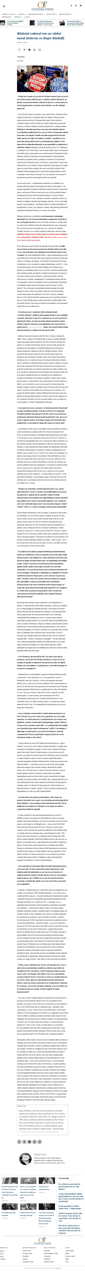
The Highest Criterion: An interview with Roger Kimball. (39, 1132)
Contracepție (47, 1256)
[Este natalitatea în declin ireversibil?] (10, 1206)
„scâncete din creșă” (35, 327)
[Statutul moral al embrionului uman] (47, 1180)
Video (66, 1262)
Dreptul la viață (27, 1250)
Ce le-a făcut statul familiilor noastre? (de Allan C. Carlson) (15, 23)
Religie (67, 1259)
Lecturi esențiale (69, 1250)
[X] (24, 50)
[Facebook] (71, 6)
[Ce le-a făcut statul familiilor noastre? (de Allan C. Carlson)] (2, 22)
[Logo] (42, 6)
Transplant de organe (28, 1262)
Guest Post (21, 57)
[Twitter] (76, 6)
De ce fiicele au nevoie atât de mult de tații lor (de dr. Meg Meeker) (69, 1186)
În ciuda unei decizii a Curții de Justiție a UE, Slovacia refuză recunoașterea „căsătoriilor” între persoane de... (10, 1192)
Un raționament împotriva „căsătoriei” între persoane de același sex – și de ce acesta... (45, 23)
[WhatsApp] (34, 50)
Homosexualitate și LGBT (51, 1253)
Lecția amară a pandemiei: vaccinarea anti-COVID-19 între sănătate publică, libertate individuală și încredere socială (46, 1218)
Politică (67, 1253)
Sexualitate (47, 1250)
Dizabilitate (26, 1256)
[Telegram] (29, 50)
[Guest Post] (25, 1159)
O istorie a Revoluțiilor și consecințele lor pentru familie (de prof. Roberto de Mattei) (75, 23)
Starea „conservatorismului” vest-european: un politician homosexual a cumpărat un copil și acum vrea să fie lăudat (28, 1192)
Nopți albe (58, 1268)
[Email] (39, 50)
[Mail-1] (81, 6)
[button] (4, 6)
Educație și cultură (22, 42)
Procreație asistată (27, 1253)
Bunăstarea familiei (49, 1262)
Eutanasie (25, 1259)
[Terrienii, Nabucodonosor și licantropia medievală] (28, 1206)
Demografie (47, 1259)
